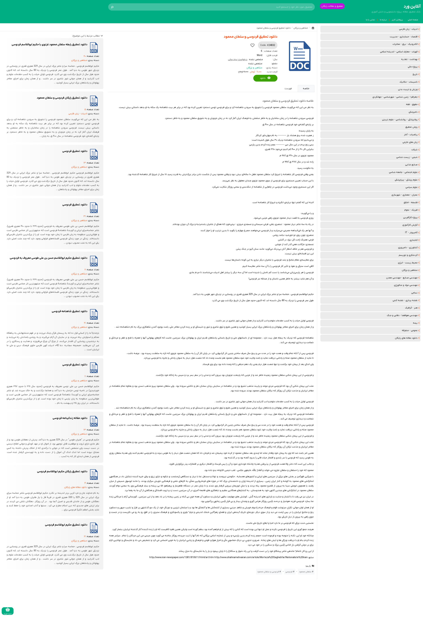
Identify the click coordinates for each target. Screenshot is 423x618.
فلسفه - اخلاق (411, 202)
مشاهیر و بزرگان (410, 270)
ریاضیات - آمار (411, 134)
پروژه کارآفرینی (410, 217)
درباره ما (383, 19)
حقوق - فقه (412, 104)
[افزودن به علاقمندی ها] (252, 45)
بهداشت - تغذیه (409, 59)
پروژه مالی (413, 66)
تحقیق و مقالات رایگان (332, 6)
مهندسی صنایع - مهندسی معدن (402, 277)
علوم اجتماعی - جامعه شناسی (403, 172)
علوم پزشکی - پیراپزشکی (406, 179)
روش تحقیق (411, 127)
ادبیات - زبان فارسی (408, 29)
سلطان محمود (305, 571)
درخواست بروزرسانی (237, 59)
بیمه (415, 323)
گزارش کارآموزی (410, 225)
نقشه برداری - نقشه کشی (405, 300)
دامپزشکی (413, 112)
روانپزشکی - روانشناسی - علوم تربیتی (400, 119)
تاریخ (415, 74)
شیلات (414, 149)
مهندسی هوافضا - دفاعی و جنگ (402, 315)
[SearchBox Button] (112, 7)
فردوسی (288, 571)
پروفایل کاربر (397, 19)
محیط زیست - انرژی (408, 262)
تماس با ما (370, 19)
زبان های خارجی (410, 142)
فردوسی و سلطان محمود (268, 571)
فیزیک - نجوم (411, 210)
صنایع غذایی (411, 164)
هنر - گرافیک (411, 307)
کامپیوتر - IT (411, 232)
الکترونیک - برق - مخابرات (405, 44)
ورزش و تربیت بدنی (408, 89)
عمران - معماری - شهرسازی (404, 194)
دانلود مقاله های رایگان (406, 338)
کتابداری (414, 240)
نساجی (414, 292)
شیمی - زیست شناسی (407, 157)
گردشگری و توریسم (408, 255)
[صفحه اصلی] (313, 28)
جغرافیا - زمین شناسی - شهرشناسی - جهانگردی (395, 97)
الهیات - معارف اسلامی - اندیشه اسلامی (399, 51)
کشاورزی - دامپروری (408, 247)
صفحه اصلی (413, 19)
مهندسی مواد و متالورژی (406, 285)
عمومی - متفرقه (410, 330)
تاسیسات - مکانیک (409, 82)
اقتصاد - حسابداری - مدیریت (404, 36)
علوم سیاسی (411, 187)
